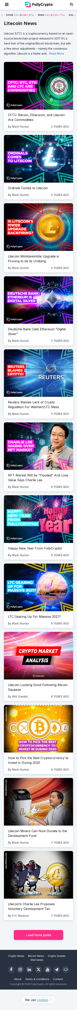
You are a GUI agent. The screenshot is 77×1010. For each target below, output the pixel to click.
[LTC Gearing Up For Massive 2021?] (38, 587)
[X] (38, 969)
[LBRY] (65, 969)
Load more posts (38, 935)
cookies (42, 1000)
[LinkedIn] (29, 969)
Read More (56, 53)
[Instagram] (20, 969)
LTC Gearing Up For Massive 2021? (34, 617)
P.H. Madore (20, 915)
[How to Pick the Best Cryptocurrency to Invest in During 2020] (38, 729)
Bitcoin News (36, 955)
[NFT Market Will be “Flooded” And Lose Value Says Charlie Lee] (38, 446)
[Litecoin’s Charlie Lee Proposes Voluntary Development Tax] (38, 875)
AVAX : (33, 14)
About (17, 979)
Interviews (37, 959)
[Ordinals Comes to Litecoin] (38, 159)
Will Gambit (20, 696)
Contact (58, 979)
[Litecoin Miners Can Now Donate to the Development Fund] (38, 802)
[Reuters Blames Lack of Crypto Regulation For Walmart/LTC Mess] (38, 373)
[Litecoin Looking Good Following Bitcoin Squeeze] (38, 655)
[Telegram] (56, 969)
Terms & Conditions (37, 979)
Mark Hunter (20, 126)
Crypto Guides (57, 955)
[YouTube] (47, 969)
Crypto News (16, 955)
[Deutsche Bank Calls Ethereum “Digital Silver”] (38, 300)
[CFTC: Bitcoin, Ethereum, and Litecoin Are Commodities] (38, 86)
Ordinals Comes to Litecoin (28, 188)
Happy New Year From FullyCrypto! (35, 548)
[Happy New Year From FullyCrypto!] (38, 519)
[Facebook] (11, 969)
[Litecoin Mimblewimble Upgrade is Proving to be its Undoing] (38, 227)
